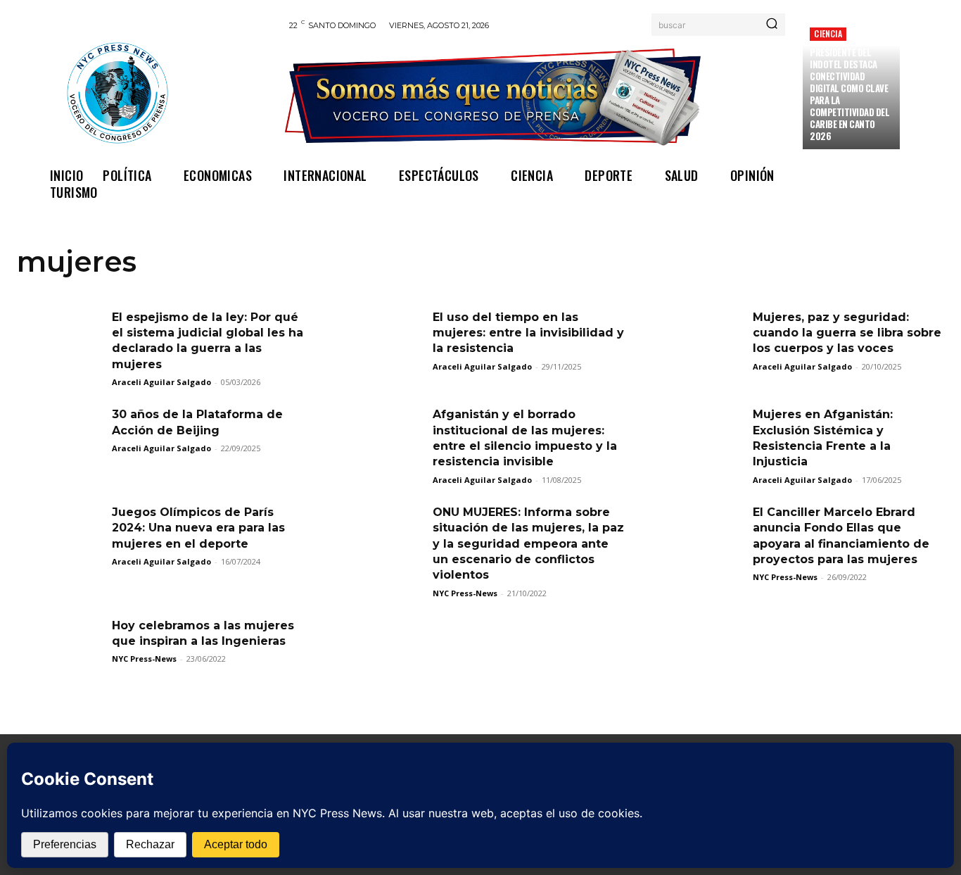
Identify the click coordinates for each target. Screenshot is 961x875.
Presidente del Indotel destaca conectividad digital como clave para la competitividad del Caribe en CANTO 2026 (849, 93)
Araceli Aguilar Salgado (161, 382)
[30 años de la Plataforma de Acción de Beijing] (60, 437)
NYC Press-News (465, 593)
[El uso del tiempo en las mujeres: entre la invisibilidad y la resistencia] (380, 340)
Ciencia (827, 33)
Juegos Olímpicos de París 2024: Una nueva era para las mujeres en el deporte (198, 527)
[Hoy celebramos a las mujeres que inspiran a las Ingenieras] (60, 648)
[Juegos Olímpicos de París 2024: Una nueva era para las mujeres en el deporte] (60, 535)
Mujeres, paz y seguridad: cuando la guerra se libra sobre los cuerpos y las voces (847, 332)
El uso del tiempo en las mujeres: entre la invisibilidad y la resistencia (528, 332)
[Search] (771, 24)
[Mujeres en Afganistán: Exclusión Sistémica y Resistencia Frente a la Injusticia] (701, 437)
